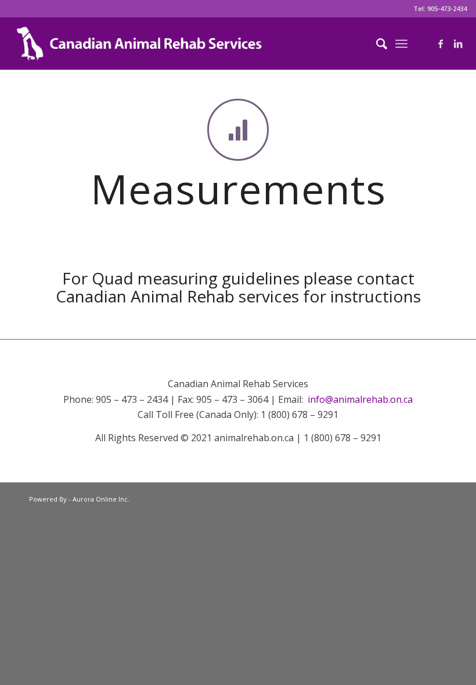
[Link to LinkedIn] (458, 43)
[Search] (376, 43)
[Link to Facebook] (440, 43)
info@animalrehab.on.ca (360, 399)
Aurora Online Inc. (101, 499)
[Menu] (401, 43)
